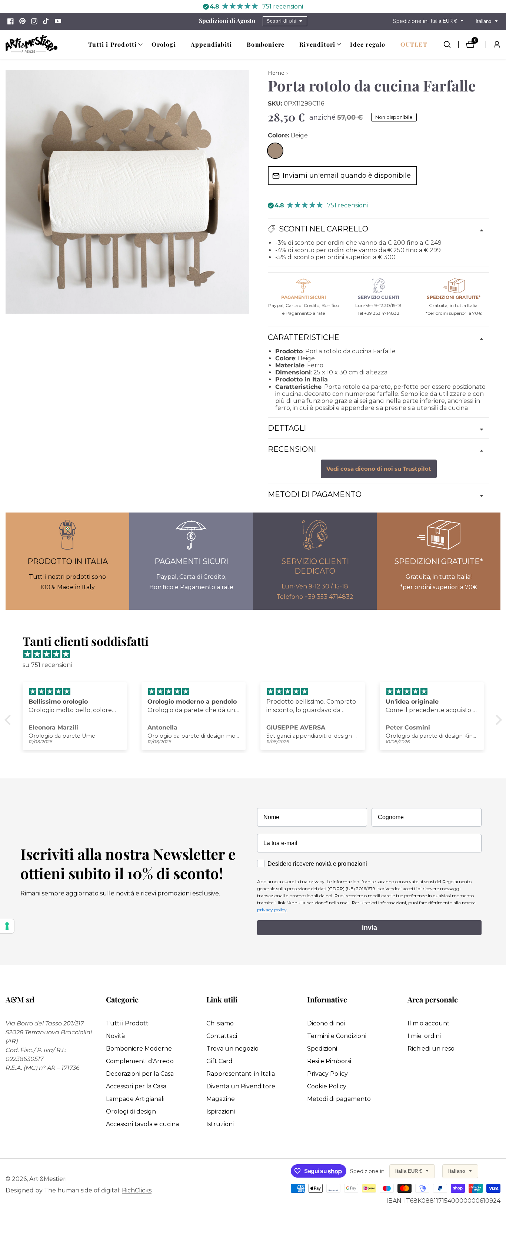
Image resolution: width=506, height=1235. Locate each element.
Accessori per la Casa (136, 1086)
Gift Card (219, 1061)
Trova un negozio (232, 1048)
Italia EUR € (444, 21)
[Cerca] (450, 44)
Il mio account (428, 1023)
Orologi (164, 44)
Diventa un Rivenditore (240, 1086)
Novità (115, 1035)
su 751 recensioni (47, 664)
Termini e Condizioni (336, 1035)
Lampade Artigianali (135, 1098)
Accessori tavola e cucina (142, 1124)
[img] (257, 654)
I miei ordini (424, 1035)
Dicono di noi (326, 1023)
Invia (369, 927)
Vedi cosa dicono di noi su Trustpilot (378, 468)
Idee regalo (367, 44)
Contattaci (221, 1035)
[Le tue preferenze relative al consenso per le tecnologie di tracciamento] (7, 926)
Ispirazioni (220, 1111)
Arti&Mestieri (48, 1179)
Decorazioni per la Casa (140, 1073)
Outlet (413, 44)
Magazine (220, 1098)
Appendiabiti (211, 44)
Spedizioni (322, 1048)
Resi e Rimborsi (329, 1061)
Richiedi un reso (431, 1048)
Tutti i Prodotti (128, 1023)
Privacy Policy (327, 1073)
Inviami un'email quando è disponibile (347, 175)
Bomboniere (265, 44)
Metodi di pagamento (339, 1098)
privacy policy (272, 909)
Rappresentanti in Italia (240, 1073)
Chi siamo (220, 1023)
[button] (112, 44)
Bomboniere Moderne (139, 1048)
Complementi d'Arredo (140, 1061)
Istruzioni (220, 1124)
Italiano (484, 21)
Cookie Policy (326, 1086)
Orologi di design (131, 1111)
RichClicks (137, 1191)
